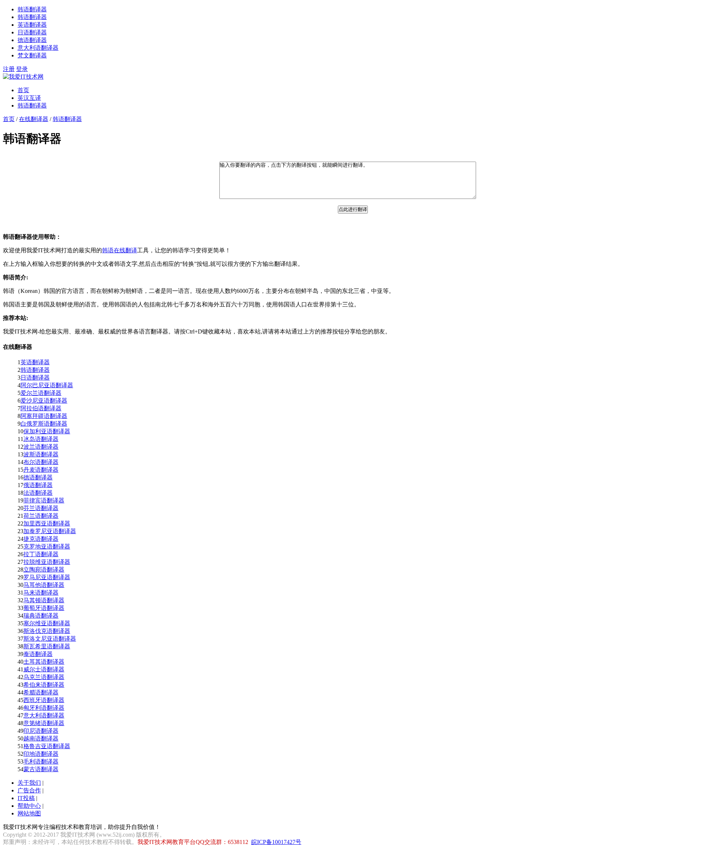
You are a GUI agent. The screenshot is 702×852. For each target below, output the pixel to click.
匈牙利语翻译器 (43, 708)
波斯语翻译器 (40, 454)
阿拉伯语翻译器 (40, 408)
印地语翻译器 (40, 754)
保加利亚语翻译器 (46, 431)
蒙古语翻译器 (40, 769)
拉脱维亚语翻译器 (46, 562)
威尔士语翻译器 (43, 669)
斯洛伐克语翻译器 (46, 631)
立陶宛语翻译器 (43, 569)
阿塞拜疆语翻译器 (43, 416)
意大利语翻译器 (38, 48)
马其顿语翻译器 (43, 600)
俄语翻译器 (38, 485)
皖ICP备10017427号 (276, 842)
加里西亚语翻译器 (46, 523)
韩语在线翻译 (119, 250)
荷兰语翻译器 (40, 516)
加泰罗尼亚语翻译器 (49, 531)
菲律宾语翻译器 (43, 500)
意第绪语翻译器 (43, 723)
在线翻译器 (33, 119)
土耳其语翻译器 (43, 662)
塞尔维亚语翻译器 (46, 623)
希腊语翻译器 (40, 692)
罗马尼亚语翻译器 (46, 577)
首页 (23, 90)
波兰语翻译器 (40, 447)
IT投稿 (26, 798)
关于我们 (29, 783)
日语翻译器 (32, 32)
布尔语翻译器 (40, 462)
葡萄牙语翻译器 (43, 608)
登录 (22, 69)
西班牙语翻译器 (43, 700)
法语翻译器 (38, 493)
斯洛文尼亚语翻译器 (49, 639)
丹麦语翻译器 (40, 470)
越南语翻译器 (40, 738)
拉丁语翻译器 (40, 554)
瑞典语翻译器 (40, 615)
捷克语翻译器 (40, 539)
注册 (9, 69)
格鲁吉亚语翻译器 (46, 746)
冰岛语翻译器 (40, 439)
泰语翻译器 (38, 654)
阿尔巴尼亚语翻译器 (46, 385)
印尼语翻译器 (40, 731)
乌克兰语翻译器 (43, 677)
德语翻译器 (32, 40)
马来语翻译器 (40, 592)
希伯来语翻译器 (43, 685)
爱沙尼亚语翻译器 (43, 400)
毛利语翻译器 (40, 761)
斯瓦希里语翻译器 (46, 646)
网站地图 (29, 813)
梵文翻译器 (32, 55)
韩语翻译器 (32, 9)
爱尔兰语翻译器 (40, 393)
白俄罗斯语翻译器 (43, 424)
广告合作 (29, 790)
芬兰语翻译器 (40, 508)
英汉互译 (29, 98)
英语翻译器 (32, 25)
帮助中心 (29, 806)
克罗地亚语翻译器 (46, 546)
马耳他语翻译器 (43, 585)
